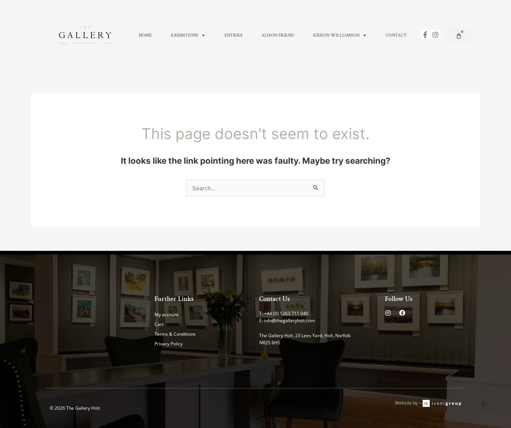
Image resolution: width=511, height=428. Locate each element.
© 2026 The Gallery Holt (75, 408)
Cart (158, 324)
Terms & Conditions (175, 334)
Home (145, 35)
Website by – (408, 403)
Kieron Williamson (336, 35)
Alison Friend (277, 35)
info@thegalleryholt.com (289, 320)
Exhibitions (184, 35)
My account (166, 314)
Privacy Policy (168, 344)
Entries (233, 35)
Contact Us (274, 299)
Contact (396, 35)
